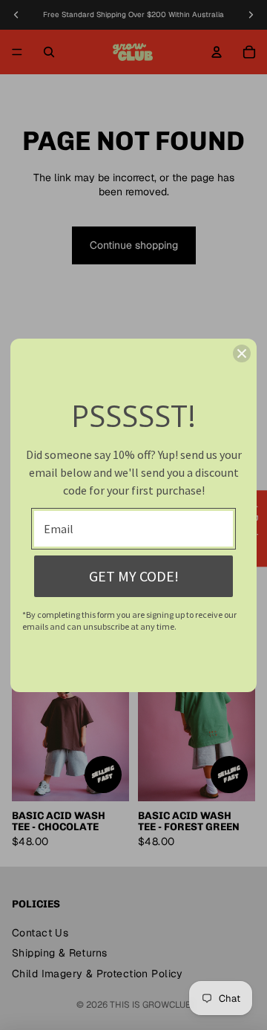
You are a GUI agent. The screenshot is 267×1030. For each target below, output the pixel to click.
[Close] (242, 353)
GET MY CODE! (134, 576)
